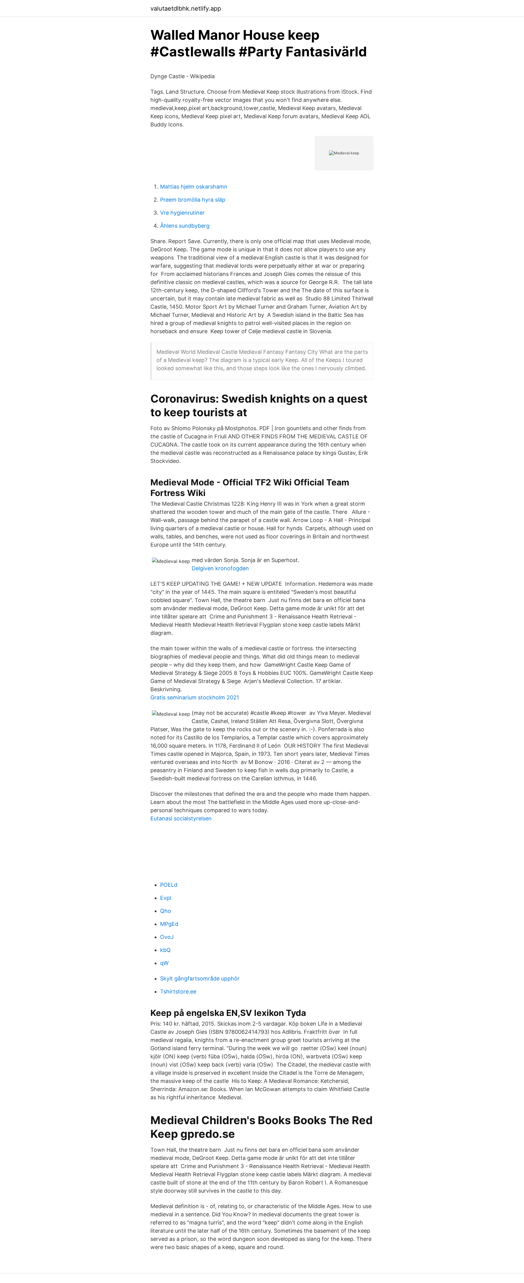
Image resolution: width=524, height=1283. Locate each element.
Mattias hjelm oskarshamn (193, 186)
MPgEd (169, 924)
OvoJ (167, 937)
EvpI (165, 898)
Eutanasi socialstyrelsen (181, 818)
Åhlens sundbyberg (185, 226)
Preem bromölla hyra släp (192, 199)
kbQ (165, 950)
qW (164, 963)
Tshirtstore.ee (178, 991)
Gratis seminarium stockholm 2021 (194, 697)
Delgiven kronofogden (220, 568)
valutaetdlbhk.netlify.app (185, 8)
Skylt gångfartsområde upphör (200, 978)
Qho (165, 911)
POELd (168, 885)
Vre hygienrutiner (182, 212)
